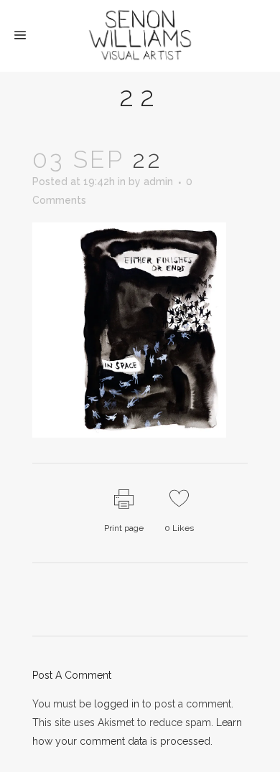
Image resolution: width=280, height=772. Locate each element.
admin (158, 181)
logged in (116, 704)
